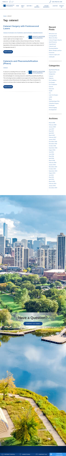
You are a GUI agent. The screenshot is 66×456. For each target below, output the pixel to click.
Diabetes (51, 78)
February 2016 (52, 162)
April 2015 (51, 179)
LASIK (50, 97)
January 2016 (52, 164)
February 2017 (52, 137)
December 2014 (53, 187)
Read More (8, 52)
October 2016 (52, 145)
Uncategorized (52, 109)
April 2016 (51, 158)
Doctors (29, 5)
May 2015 (51, 177)
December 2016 (53, 141)
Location (55, 5)
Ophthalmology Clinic (54, 101)
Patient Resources (46, 6)
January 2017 (52, 139)
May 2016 (51, 156)
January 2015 (52, 185)
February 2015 (52, 183)
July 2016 (51, 152)
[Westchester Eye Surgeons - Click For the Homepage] (8, 6)
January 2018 (52, 127)
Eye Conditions (52, 80)
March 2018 (52, 122)
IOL (50, 93)
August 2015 (52, 173)
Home (17, 5)
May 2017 (51, 131)
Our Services (36, 6)
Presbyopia (52, 105)
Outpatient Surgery (38, 32)
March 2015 (52, 181)
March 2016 (52, 160)
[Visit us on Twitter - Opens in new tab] (12, 2)
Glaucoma (51, 88)
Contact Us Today (33, 323)
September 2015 (53, 171)
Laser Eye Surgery (27, 32)
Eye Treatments (19, 32)
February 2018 (52, 124)
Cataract (5, 32)
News (50, 99)
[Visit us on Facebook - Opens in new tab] (10, 2)
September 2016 (53, 148)
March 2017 (52, 135)
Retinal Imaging (53, 107)
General (51, 86)
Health (50, 90)
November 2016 (53, 143)
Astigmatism (52, 74)
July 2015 (51, 175)
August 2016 (52, 150)
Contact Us (61, 6)
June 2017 (51, 129)
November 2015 (53, 166)
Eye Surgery (11, 32)
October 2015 (52, 168)
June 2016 (51, 154)
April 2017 (51, 133)
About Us (22, 6)
